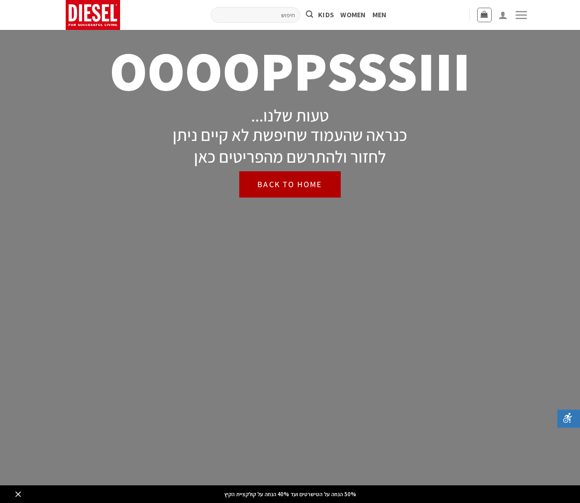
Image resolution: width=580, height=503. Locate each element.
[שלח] (309, 15)
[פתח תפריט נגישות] (568, 419)
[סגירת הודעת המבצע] (18, 494)
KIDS (326, 14)
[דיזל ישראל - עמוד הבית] (96, 15)
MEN (379, 14)
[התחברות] (503, 15)
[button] (521, 15)
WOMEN (353, 14)
